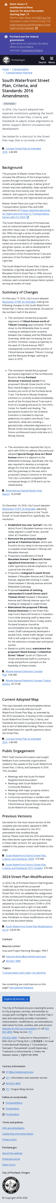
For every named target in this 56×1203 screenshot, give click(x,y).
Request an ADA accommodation (19, 1028)
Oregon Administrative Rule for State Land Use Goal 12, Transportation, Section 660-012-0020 (26, 214)
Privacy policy (9, 1139)
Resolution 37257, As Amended (18, 508)
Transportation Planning (18, 72)
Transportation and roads (16, 972)
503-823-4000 (9, 1037)
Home (5, 69)
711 (30, 1032)
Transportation (20, 69)
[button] (42, 60)
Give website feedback (21, 987)
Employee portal (11, 1159)
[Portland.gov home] (13, 60)
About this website (12, 1153)
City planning (38, 972)
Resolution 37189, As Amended (18, 301)
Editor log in (8, 1164)
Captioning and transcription (17, 1133)
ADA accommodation (13, 1128)
